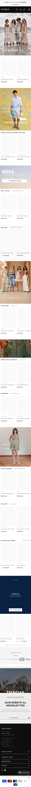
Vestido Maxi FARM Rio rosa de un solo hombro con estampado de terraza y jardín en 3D (8, 79)
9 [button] (22, 645)
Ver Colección (15, 610)
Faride (2, 491)
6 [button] (16, 645)
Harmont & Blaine (5, 154)
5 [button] (14, 645)
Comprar (24, 359)
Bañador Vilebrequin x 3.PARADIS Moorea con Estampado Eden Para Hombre (7, 418)
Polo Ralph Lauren (5, 636)
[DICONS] (5, 659)
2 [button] (8, 645)
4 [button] (12, 645)
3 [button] (10, 645)
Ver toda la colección (17, 227)
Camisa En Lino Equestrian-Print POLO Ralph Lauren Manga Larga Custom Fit (22, 639)
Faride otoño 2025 (21, 468)
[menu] (29, 10)
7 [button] (18, 645)
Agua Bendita (4, 382)
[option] (8, 629)
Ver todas (15, 655)
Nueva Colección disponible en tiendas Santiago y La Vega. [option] (15, 3)
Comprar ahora (15, 181)
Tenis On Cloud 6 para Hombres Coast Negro (7, 253)
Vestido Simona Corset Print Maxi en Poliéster (7, 331)
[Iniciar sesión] (21, 9)
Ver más (15, 305)
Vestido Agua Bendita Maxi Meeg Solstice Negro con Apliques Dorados (8, 385)
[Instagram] (5, 770)
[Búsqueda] (17, 10)
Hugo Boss (3, 214)
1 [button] (6, 645)
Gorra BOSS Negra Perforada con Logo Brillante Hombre (7, 216)
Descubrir (7, 36)
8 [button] (20, 645)
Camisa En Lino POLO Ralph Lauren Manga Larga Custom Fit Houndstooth (6, 639)
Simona (2, 328)
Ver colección (28, 540)
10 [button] (24, 645)
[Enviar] (29, 717)
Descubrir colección (18, 190)
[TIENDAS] (15, 680)
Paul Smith (3, 527)
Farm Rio (3, 77)
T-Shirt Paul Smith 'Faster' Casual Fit (8, 529)
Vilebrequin (4, 416)
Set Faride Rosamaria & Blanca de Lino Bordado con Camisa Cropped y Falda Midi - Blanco (8, 494)
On (1, 251)
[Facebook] (2, 770)
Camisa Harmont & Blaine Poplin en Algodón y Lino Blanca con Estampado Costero (8, 157)
